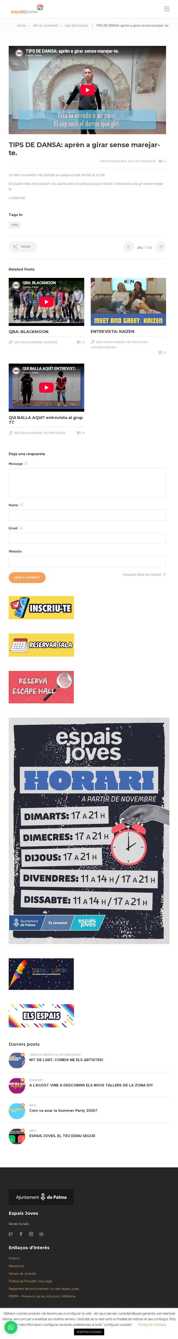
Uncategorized (103, 347)
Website (15, 551)
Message (16, 464)
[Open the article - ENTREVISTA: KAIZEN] (110, 302)
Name (14, 505)
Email (13, 528)
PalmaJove (16, 1266)
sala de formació (77, 25)
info (32, 1105)
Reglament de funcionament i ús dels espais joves (44, 1289)
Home (21, 25)
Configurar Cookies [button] (152, 1325)
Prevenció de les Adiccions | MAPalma (48, 1296)
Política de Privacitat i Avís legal (30, 1281)
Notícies (51, 342)
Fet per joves (137, 342)
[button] (10, 1327)
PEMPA (13, 1296)
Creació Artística (43, 1054)
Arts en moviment (45, 25)
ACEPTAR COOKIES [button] (89, 1332)
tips (14, 225)
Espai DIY (36, 1080)
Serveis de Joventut (22, 1273)
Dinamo (14, 1258)
